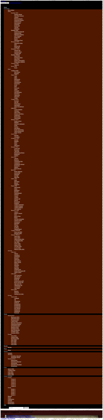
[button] (4, 4)
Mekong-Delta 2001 (19, 249)
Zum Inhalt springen (15, 3)
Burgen (6, 346)
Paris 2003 (14, 344)
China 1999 (11, 374)
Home (5, 7)
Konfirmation (11, 403)
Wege (5, 348)
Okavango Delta (18, 43)
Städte (5, 314)
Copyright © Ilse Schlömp (8, 418)
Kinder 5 (13, 395)
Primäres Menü (4, 3)
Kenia (15, 67)
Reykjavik (16, 312)
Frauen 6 (13, 386)
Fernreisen (6, 8)
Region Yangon (18, 213)
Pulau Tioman (17, 132)
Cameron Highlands (19, 124)
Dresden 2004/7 (15, 333)
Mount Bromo (17, 168)
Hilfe (5, 405)
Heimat (5, 351)
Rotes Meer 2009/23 (19, 62)
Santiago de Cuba (18, 294)
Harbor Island (17, 272)
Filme (5, 367)
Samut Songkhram (19, 106)
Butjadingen (14, 366)
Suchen (3, 1)
